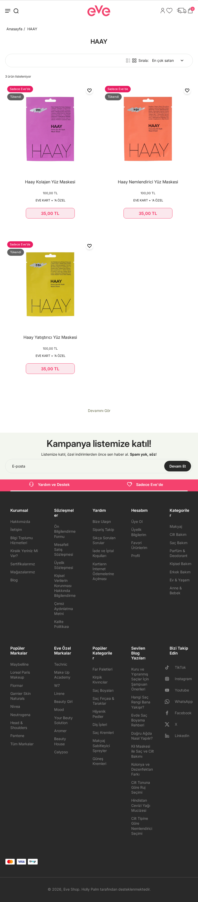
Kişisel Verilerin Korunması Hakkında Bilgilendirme (65, 585)
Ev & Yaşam (179, 580)
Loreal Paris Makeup (20, 674)
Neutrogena (20, 714)
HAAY (32, 29)
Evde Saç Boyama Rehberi (139, 720)
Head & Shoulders (18, 725)
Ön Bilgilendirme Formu (65, 531)
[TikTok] (169, 667)
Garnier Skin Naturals (20, 696)
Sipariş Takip (103, 529)
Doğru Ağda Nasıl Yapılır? (142, 735)
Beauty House (60, 741)
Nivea (15, 706)
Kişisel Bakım (180, 563)
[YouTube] (169, 690)
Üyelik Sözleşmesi (63, 565)
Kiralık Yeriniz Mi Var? (24, 553)
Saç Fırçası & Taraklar (103, 700)
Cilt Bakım (178, 534)
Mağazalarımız (22, 572)
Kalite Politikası (61, 624)
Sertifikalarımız (22, 564)
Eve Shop (71, 889)
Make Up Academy (62, 674)
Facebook (183, 713)
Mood (59, 709)
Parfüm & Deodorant (178, 553)
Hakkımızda (20, 521)
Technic (60, 664)
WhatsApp (184, 701)
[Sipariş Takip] (180, 10)
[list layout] (128, 60)
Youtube (182, 690)
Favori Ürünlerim (139, 545)
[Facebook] (169, 713)
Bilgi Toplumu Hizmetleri (21, 540)
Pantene (17, 735)
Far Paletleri (102, 669)
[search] (16, 10)
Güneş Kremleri (99, 761)
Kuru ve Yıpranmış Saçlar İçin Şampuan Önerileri (140, 679)
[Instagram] (169, 679)
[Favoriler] (168, 10)
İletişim (16, 529)
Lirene (59, 693)
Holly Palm (90, 889)
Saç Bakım (178, 542)
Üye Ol (137, 521)
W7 (57, 685)
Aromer (60, 730)
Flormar (16, 685)
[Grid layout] (134, 60)
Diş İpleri (100, 724)
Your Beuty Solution (63, 720)
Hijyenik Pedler (99, 713)
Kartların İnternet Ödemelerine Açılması (103, 571)
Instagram (183, 678)
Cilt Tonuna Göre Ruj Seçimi (140, 787)
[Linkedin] (169, 735)
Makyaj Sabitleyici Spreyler (101, 745)
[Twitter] (169, 724)
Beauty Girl (63, 701)
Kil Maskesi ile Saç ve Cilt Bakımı (142, 751)
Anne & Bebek (176, 590)
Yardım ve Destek (54, 484)
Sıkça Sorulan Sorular (104, 540)
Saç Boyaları (103, 690)
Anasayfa (14, 29)
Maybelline (19, 664)
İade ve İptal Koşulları (103, 553)
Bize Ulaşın (102, 521)
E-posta (18, 466)
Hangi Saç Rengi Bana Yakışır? (140, 702)
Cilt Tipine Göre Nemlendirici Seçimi (141, 826)
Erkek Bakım (180, 572)
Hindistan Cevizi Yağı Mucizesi (140, 805)
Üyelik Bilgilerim (138, 532)
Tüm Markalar (22, 744)
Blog (14, 580)
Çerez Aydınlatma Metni (63, 608)
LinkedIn (182, 735)
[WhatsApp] (169, 701)
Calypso (61, 752)
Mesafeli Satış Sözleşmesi (63, 549)
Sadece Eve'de (149, 484)
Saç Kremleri (103, 732)
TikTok (180, 667)
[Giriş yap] (161, 10)
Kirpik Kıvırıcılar (100, 679)
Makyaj (176, 526)
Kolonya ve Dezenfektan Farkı (142, 769)
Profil (135, 555)
